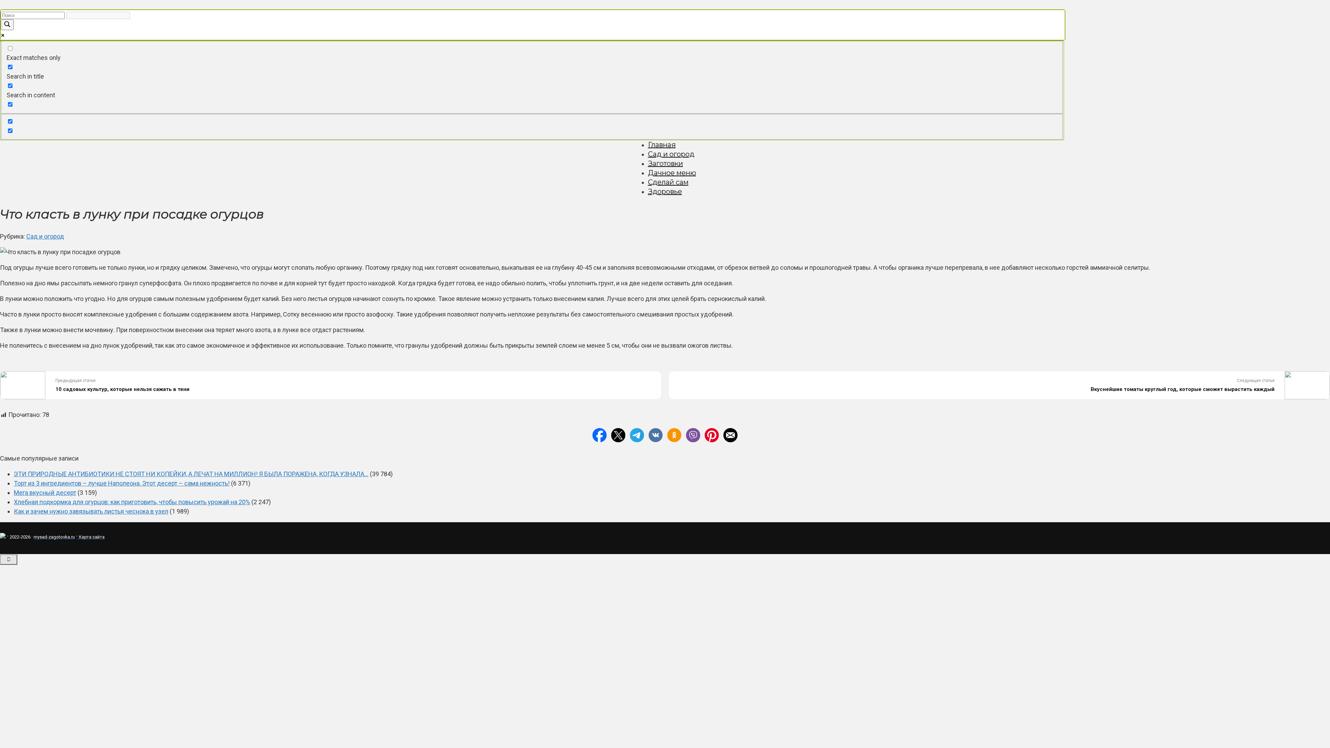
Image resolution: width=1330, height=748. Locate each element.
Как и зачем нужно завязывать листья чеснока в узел (91, 511)
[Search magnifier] (7, 24)
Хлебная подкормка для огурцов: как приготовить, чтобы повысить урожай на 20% (132, 502)
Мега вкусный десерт (45, 492)
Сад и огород (671, 154)
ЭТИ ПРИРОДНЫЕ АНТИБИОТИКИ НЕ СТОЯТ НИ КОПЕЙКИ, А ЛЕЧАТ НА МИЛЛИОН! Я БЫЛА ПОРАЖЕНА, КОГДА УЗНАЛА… (191, 474)
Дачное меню (672, 173)
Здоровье (665, 191)
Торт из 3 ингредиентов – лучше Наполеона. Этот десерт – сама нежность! (122, 483)
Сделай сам (668, 182)
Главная (662, 145)
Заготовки (665, 163)
